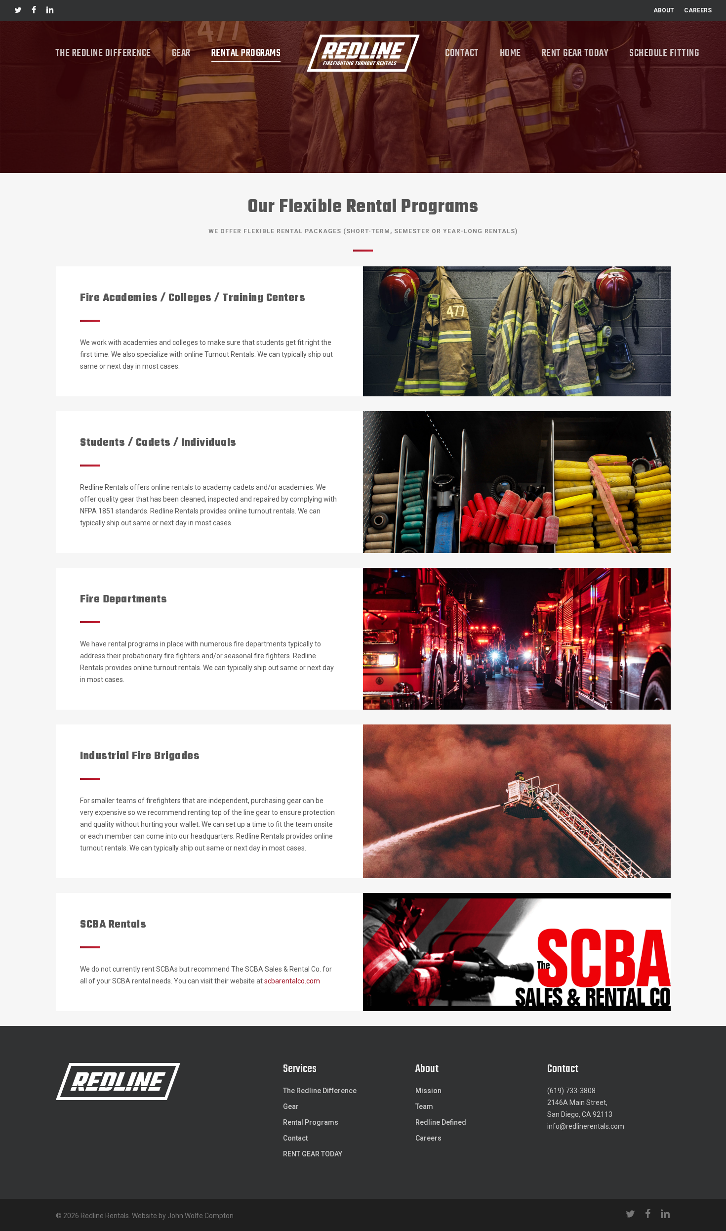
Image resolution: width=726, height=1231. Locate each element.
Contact (295, 1138)
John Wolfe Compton (200, 1216)
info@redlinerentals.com (585, 1126)
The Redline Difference (320, 1091)
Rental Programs (310, 1122)
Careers (428, 1138)
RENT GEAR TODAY (312, 1154)
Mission (428, 1091)
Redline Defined (440, 1122)
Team (424, 1106)
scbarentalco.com (292, 981)
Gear (291, 1106)
